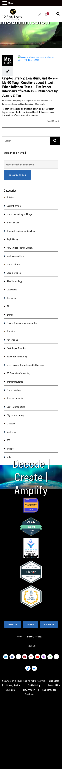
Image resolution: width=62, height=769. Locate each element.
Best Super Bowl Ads (16, 348)
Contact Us (12, 624)
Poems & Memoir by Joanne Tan (22, 323)
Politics (10, 197)
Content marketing (16, 406)
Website (10, 448)
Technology (12, 297)
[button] (5, 3)
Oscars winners (14, 272)
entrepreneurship (15, 381)
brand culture (13, 264)
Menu (11, 3)
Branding (29, 104)
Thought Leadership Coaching (21, 230)
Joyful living (13, 239)
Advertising (12, 339)
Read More (52, 121)
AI (8, 306)
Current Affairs (14, 205)
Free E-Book (49, 624)
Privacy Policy (13, 685)
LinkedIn (11, 423)
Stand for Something (17, 356)
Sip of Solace (13, 222)
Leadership (12, 289)
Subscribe (30, 624)
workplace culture (15, 256)
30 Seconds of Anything (18, 373)
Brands (10, 314)
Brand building (18, 104)
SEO (8, 440)
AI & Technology (14, 281)
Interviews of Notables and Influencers (25, 364)
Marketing (12, 431)
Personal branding (15, 398)
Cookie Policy (34, 685)
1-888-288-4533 (34, 636)
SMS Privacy (29, 689)
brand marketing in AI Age (19, 214)
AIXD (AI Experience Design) (20, 247)
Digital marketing (15, 415)
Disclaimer (54, 680)
